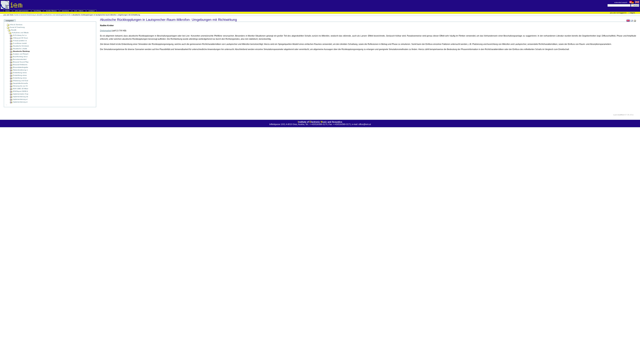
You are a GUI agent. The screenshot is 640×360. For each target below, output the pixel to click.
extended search (621, 2)
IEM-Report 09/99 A (20, 91)
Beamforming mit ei (20, 57)
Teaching (37, 11)
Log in (632, 13)
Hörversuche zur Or (20, 86)
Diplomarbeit (106, 31)
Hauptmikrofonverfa (20, 83)
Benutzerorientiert (19, 59)
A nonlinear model (19, 43)
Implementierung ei (20, 99)
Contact (91, 11)
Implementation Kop (20, 94)
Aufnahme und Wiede (20, 33)
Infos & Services (15, 25)
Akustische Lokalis (19, 49)
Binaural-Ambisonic (20, 65)
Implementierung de (20, 97)
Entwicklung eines (19, 73)
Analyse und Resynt (20, 54)
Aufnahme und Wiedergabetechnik (57, 15)
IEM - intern (79, 11)
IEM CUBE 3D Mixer (20, 89)
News (7, 11)
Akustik (39, 15)
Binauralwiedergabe (20, 67)
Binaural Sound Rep (20, 62)
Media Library (51, 11)
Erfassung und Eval (20, 81)
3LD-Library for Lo (19, 35)
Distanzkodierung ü (20, 70)
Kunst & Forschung (28, 15)
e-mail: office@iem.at (361, 124)
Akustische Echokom (20, 46)
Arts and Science (22, 11)
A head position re (19, 41)
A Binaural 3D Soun (20, 38)
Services (66, 11)
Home (16, 15)
